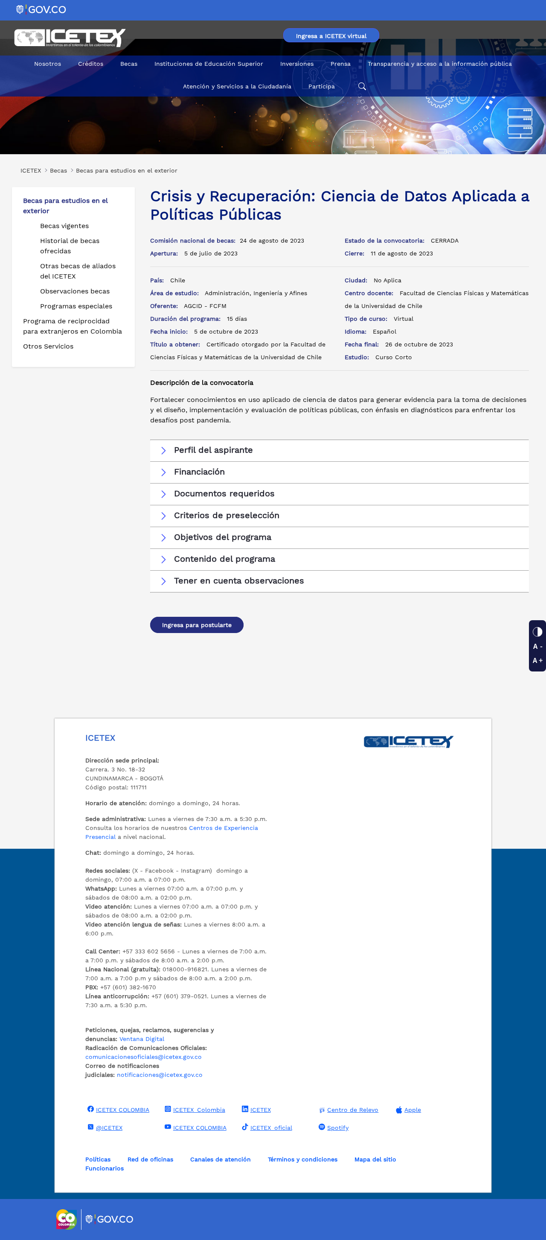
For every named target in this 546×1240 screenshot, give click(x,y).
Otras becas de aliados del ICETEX (78, 271)
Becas (128, 63)
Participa (321, 86)
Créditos (90, 63)
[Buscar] (361, 87)
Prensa (341, 63)
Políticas (97, 1159)
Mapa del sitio (375, 1159)
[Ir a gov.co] (41, 9)
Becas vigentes (64, 226)
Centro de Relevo (352, 1109)
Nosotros (47, 63)
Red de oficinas (150, 1159)
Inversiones (297, 63)
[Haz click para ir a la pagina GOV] (109, 1219)
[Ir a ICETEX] (70, 38)
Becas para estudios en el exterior (65, 205)
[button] (339, 450)
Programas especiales (76, 306)
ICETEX (260, 1109)
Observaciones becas (75, 291)
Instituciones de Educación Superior (208, 63)
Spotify (338, 1127)
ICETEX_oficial (271, 1127)
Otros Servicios (48, 346)
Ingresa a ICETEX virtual (331, 35)
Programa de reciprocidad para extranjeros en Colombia (72, 326)
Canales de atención (220, 1159)
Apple (412, 1109)
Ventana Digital (141, 1038)
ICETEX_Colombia (199, 1109)
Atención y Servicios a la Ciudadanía (237, 86)
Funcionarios (104, 1168)
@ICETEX (109, 1127)
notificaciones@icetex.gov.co (160, 1074)
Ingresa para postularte (197, 624)
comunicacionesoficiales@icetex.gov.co (143, 1056)
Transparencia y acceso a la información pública (440, 63)
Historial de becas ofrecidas (69, 246)
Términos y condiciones (302, 1159)
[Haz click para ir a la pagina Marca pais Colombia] (67, 1219)
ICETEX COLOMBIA (122, 1109)
